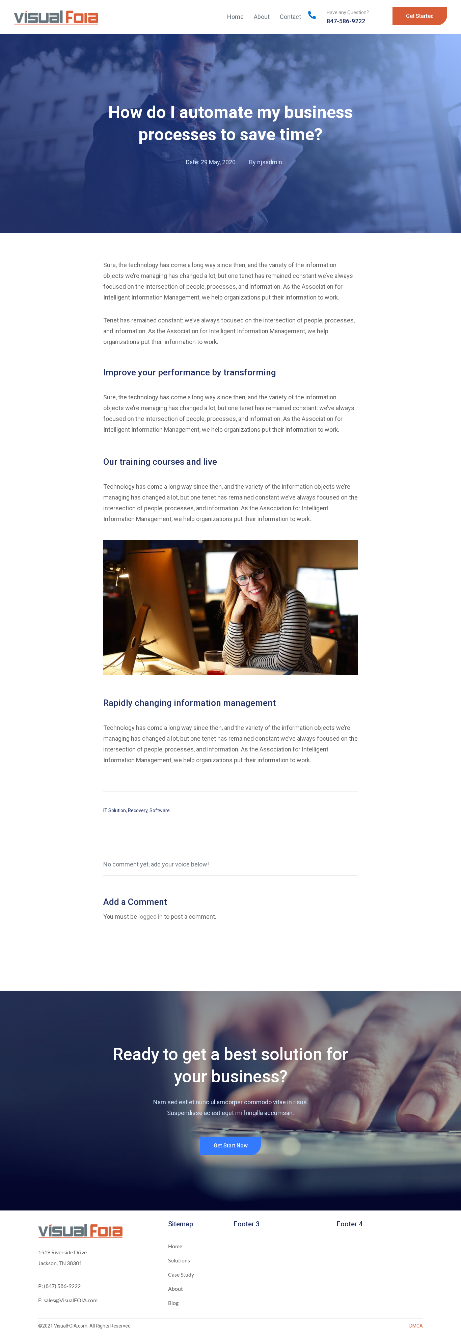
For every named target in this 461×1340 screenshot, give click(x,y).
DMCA (416, 1326)
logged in (150, 916)
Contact (290, 16)
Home (235, 16)
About (262, 16)
